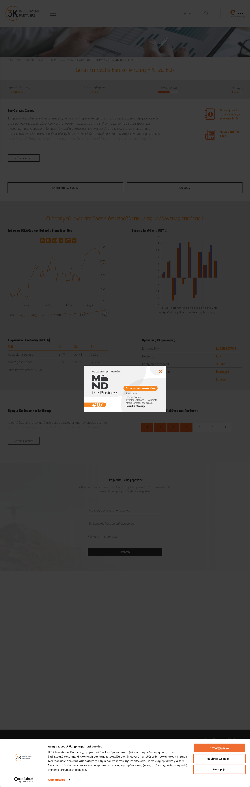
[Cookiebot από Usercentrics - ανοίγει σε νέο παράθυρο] (24, 780)
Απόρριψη (219, 769)
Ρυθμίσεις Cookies (217, 758)
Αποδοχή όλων (219, 747)
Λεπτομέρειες (57, 779)
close (160, 371)
